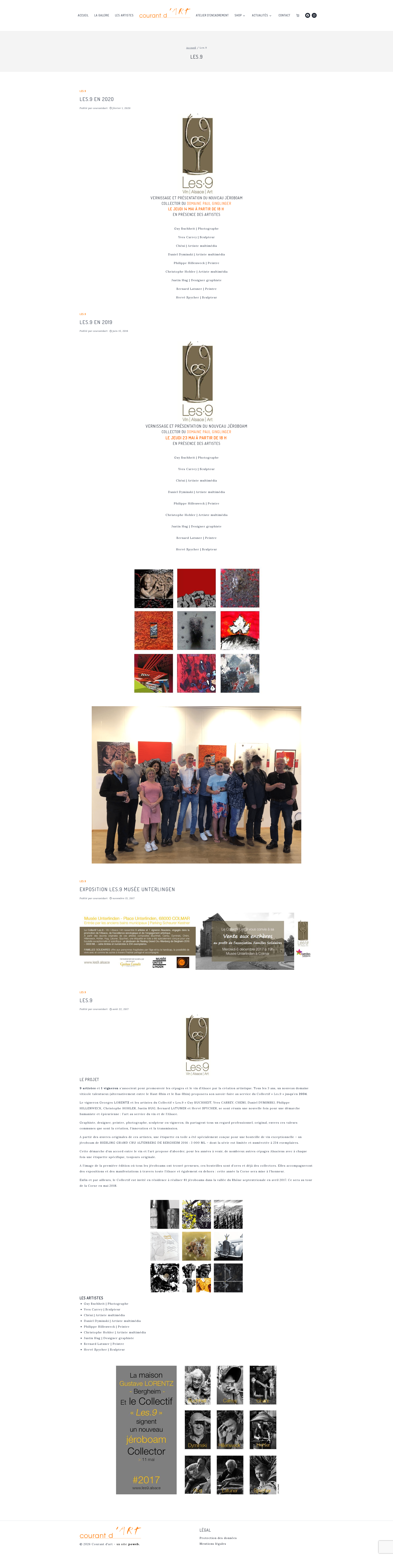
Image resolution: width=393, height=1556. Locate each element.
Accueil (83, 15)
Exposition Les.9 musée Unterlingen (127, 889)
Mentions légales (213, 1544)
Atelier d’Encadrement (212, 15)
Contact (284, 15)
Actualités (260, 15)
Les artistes (124, 15)
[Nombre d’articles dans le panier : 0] (298, 15)
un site (128, 1544)
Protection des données (218, 1538)
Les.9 (83, 91)
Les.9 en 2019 (96, 322)
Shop (238, 15)
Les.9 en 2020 (97, 99)
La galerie (101, 15)
